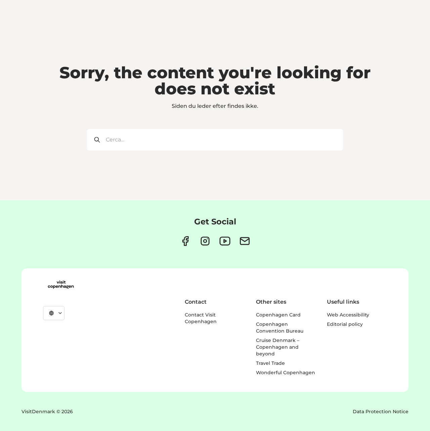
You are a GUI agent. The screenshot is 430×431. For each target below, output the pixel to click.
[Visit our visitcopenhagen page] (185, 241)
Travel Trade (270, 363)
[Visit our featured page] (225, 241)
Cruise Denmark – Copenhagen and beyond (277, 347)
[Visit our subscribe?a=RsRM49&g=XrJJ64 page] (245, 241)
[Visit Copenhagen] (61, 284)
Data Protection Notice (380, 411)
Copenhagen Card (278, 315)
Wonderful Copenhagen (285, 373)
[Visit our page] (205, 241)
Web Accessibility (348, 315)
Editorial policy (345, 324)
